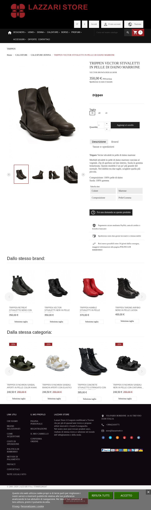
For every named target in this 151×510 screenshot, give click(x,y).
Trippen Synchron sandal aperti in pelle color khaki (22, 386)
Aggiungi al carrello (125, 125)
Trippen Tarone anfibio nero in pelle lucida (127, 308)
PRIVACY (11, 464)
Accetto (126, 495)
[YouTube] (124, 437)
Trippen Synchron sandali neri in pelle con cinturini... (128, 386)
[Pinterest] (131, 437)
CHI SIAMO (12, 421)
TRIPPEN (11, 49)
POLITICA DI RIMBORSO (13, 450)
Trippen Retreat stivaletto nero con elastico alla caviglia (21, 309)
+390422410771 (113, 425)
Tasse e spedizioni (103, 146)
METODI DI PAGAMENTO (13, 458)
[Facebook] (103, 437)
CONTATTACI (13, 469)
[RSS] (117, 437)
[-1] (107, 129)
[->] (141, 296)
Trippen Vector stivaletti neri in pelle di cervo (57, 309)
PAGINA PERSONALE (37, 422)
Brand (114, 141)
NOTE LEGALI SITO (16, 474)
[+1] (107, 123)
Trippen (93, 155)
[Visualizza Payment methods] (122, 449)
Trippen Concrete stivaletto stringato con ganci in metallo (92, 387)
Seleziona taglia (21, 322)
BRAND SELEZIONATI (13, 427)
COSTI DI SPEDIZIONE (13, 442)
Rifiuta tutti (100, 495)
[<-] (9, 296)
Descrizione (99, 141)
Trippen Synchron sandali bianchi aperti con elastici (57, 386)
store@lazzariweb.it (114, 431)
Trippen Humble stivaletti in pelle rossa (90, 309)
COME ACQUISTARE (13, 435)
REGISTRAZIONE (39, 429)
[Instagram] (138, 437)
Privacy (16, 506)
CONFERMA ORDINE (36, 440)
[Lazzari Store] (49, 10)
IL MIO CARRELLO (40, 434)
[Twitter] (110, 437)
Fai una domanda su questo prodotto (114, 212)
